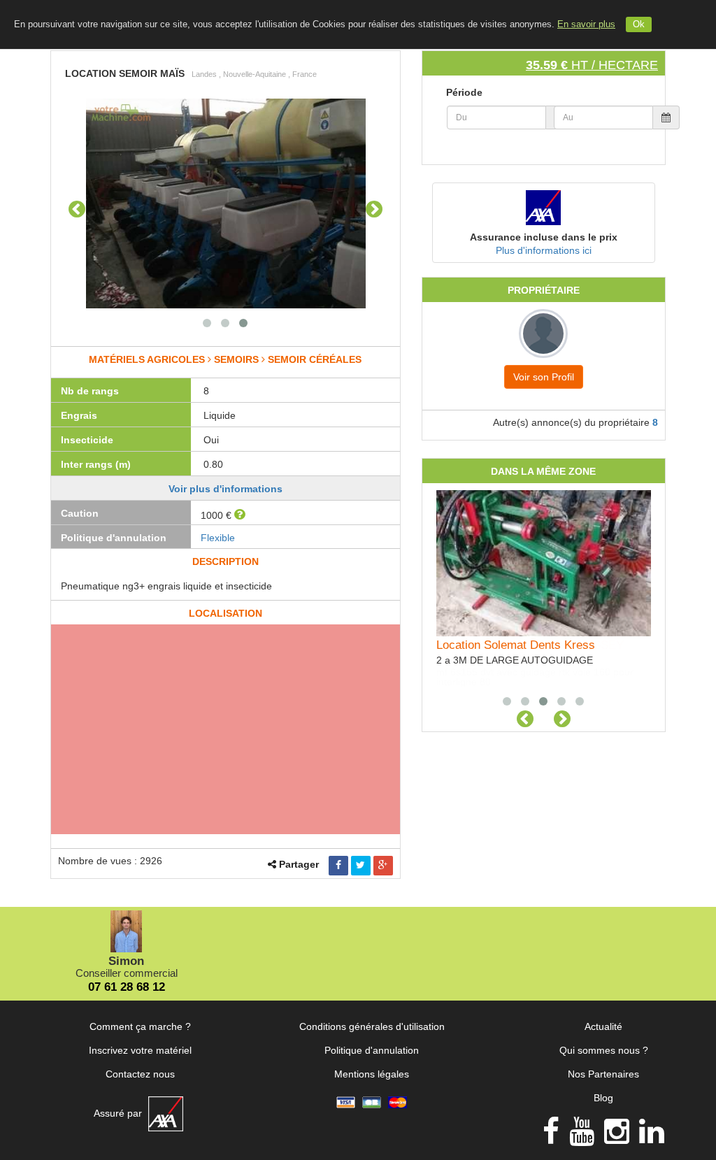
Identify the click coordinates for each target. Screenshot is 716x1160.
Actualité (603, 1026)
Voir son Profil (543, 376)
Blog (603, 1097)
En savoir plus (586, 24)
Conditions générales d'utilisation (372, 1026)
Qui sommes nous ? (603, 1050)
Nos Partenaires (603, 1074)
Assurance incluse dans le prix (543, 237)
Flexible (218, 537)
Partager (299, 864)
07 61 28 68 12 (126, 987)
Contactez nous (140, 1074)
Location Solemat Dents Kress (515, 645)
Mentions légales (371, 1074)
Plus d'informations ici (544, 250)
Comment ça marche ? (140, 1026)
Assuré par (119, 1113)
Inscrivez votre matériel (140, 1050)
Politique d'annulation (371, 1050)
